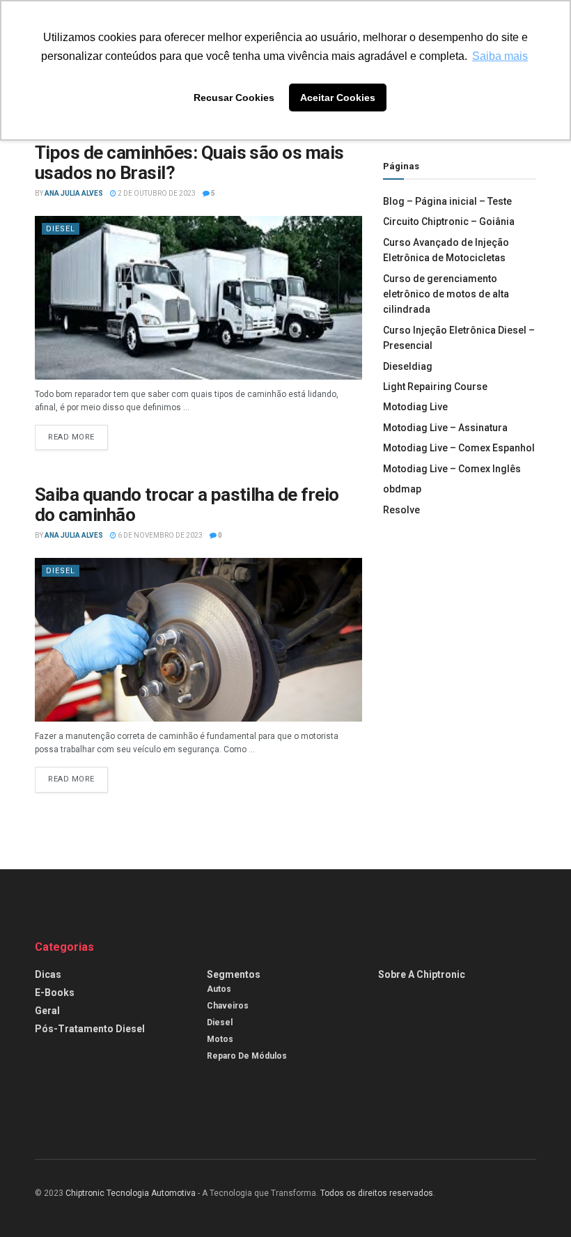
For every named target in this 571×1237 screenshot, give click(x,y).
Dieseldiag (407, 366)
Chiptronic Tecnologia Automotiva (130, 1193)
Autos (219, 989)
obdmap (402, 489)
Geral (47, 1010)
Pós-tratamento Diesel (90, 1028)
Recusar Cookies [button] (234, 97)
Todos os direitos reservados (376, 1193)
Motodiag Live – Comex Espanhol (459, 447)
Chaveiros (228, 1006)
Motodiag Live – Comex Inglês (452, 468)
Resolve (401, 509)
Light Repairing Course (435, 386)
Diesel (60, 228)
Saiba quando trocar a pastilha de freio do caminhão (187, 504)
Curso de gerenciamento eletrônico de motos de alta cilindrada (446, 294)
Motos (220, 1039)
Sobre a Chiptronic (421, 974)
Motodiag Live (415, 406)
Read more (71, 437)
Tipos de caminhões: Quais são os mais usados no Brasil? (189, 162)
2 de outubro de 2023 (156, 193)
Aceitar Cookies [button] (337, 97)
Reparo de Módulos (247, 1056)
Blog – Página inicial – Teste (447, 201)
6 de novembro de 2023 (159, 535)
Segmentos (233, 974)
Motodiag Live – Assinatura (445, 427)
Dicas (48, 974)
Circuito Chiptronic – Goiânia (449, 221)
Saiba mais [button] (500, 56)
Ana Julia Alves (74, 193)
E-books (55, 992)
